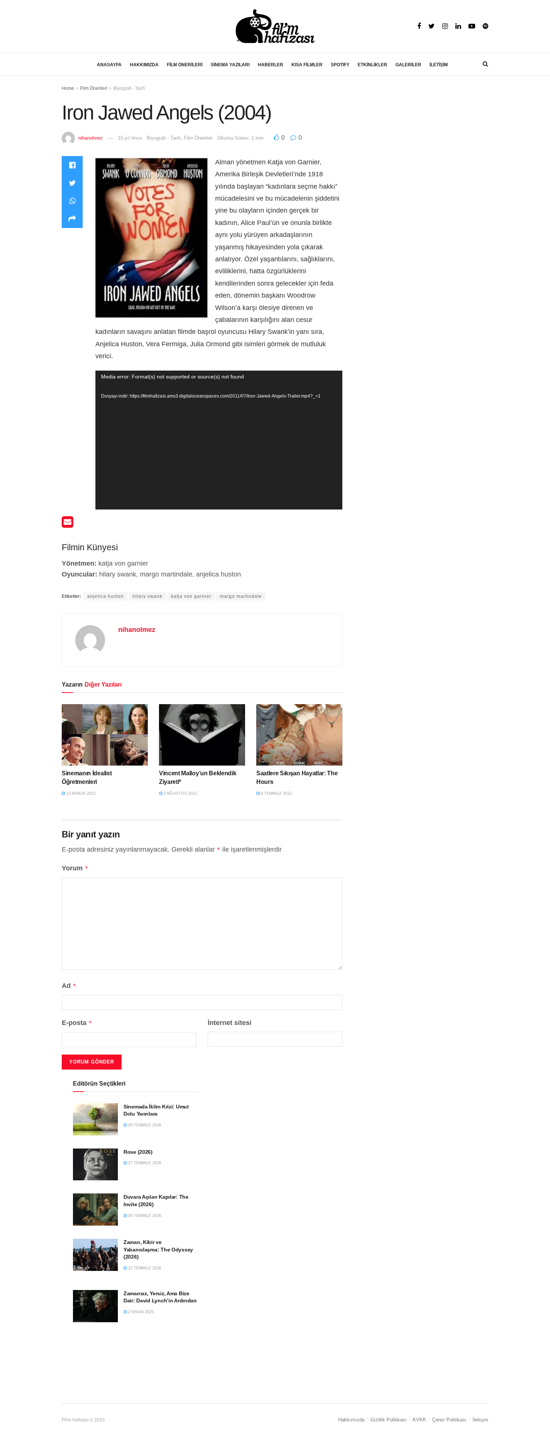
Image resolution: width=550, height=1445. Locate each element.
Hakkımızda (351, 1420)
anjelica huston (105, 596)
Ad (69, 985)
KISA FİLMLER (307, 64)
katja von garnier (191, 596)
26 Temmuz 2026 (144, 1215)
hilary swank (147, 596)
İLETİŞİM (439, 64)
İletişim (480, 1420)
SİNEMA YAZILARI (230, 64)
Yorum (75, 868)
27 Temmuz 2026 (144, 1162)
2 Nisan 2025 (140, 1311)
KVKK (419, 1420)
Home (68, 88)
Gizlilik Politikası (388, 1420)
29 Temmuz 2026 (144, 1125)
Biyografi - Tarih (129, 88)
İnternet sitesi (229, 1022)
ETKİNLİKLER (372, 64)
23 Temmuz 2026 (144, 1268)
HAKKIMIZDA (144, 64)
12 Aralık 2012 (80, 793)
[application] (218, 440)
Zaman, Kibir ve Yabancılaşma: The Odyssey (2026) (158, 1249)
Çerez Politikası (449, 1420)
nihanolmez (90, 138)
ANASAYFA (109, 64)
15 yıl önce (130, 138)
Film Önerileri (93, 88)
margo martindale (241, 596)
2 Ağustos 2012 (179, 793)
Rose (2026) (138, 1152)
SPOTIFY (340, 64)
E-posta (77, 1022)
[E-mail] (67, 524)
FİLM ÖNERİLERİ (184, 64)
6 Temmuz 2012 (276, 793)
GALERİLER (408, 64)
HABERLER (270, 64)
